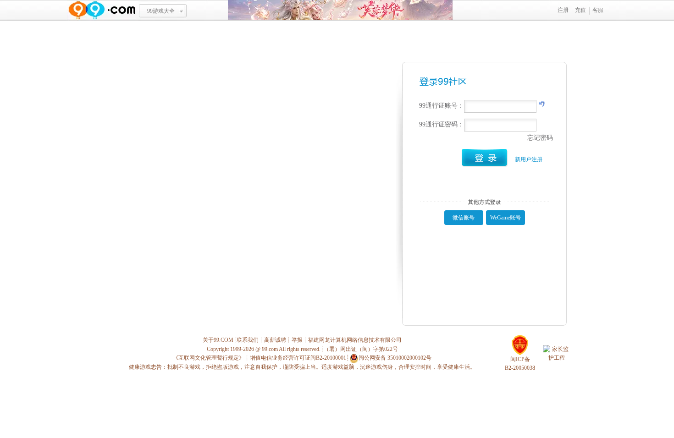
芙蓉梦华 (340, 10)
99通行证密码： (441, 124)
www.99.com (101, 10)
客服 (597, 10)
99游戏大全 (161, 11)
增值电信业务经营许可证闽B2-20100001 (298, 358)
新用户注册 (528, 159)
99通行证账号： (441, 105)
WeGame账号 (505, 217)
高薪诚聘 (275, 340)
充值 (580, 10)
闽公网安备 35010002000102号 (395, 358)
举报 (297, 340)
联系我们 (248, 340)
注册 (563, 10)
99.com (270, 349)
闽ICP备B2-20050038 (520, 363)
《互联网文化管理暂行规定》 (208, 358)
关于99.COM (218, 340)
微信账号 (464, 217)
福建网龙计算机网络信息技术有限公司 (355, 340)
